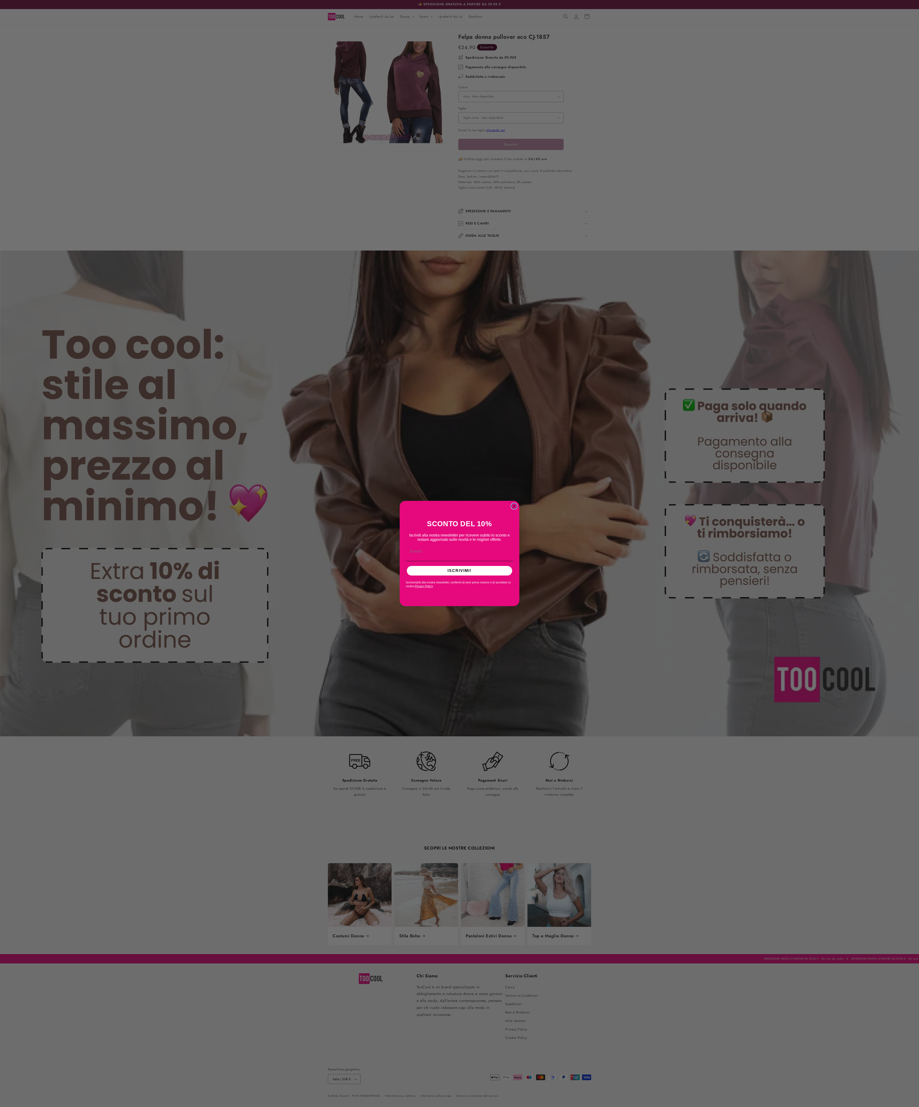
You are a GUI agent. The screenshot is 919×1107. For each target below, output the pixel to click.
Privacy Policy (424, 586)
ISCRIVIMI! (459, 571)
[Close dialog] (514, 506)
